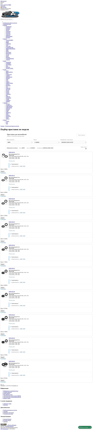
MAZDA (8, 37)
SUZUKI (8, 32)
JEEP (7, 113)
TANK (7, 99)
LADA (7, 121)
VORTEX (8, 100)
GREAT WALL (9, 83)
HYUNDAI (8, 64)
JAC (7, 86)
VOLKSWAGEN (10, 58)
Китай (4, 69)
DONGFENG (9, 77)
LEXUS (8, 115)
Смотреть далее (12, 160)
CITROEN (8, 43)
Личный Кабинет (7, 419)
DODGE (8, 109)
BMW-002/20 (12, 198)
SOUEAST (8, 98)
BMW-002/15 (12, 175)
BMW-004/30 (12, 361)
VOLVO (8, 59)
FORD (7, 110)
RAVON (8, 67)
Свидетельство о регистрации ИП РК (12, 395)
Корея (4, 61)
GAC (7, 80)
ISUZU (7, 30)
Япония (5, 25)
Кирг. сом (3, 4)
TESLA (7, 118)
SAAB (7, 54)
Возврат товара (6, 398)
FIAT (7, 45)
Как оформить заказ (7, 394)
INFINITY (8, 112)
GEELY (8, 82)
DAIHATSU (9, 26)
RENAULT (8, 53)
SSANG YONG (9, 68)
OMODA (8, 96)
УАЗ (7, 123)
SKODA (8, 57)
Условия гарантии (7, 392)
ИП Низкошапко (4, 428)
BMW (7, 42)
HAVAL (8, 84)
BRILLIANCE (9, 72)
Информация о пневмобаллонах (10, 391)
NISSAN (8, 35)
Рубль (6, 4)
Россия (4, 120)
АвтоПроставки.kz (9, 426)
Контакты (5, 404)
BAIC (7, 70)
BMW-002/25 (12, 222)
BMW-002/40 (12, 291)
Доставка (5, 411)
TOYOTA (8, 34)
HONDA (8, 29)
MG (7, 95)
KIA (7, 66)
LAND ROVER (9, 47)
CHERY (8, 75)
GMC (7, 111)
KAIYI (7, 91)
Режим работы (6, 393)
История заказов (7, 420)
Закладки (5, 421)
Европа (5, 38)
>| (3, 384)
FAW (7, 79)
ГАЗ (7, 122)
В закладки (3, 172)
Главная (2, 126)
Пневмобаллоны (7, 24)
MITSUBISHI (9, 36)
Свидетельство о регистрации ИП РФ (12, 397)
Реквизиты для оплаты (8, 412)
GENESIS (8, 63)
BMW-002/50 (12, 338)
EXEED (8, 78)
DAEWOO (8, 62)
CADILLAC (9, 105)
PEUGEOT (8, 52)
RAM (7, 117)
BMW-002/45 (12, 314)
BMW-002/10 (12, 152)
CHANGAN (9, 74)
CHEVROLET (9, 106)
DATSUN (8, 27)
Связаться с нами (7, 403)
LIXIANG (8, 94)
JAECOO (8, 88)
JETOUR (8, 89)
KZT (2, 3)
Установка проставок (8, 413)
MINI (7, 50)
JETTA (7, 90)
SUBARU (8, 31)
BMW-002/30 (12, 245)
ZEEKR (8, 101)
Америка (5, 102)
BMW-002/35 (12, 268)
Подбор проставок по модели (10, 22)
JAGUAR (8, 46)
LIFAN (7, 93)
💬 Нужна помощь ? (84, 427)
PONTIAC (8, 116)
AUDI (7, 41)
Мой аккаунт (4, 1)
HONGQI (8, 85)
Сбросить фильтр (81, 135)
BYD (7, 73)
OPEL (7, 51)
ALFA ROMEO (9, 40)
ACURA (8, 104)
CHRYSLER (9, 107)
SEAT (7, 56)
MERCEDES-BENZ (10, 48)
